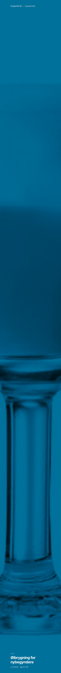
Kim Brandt (15, 667)
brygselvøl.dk (16, 6)
